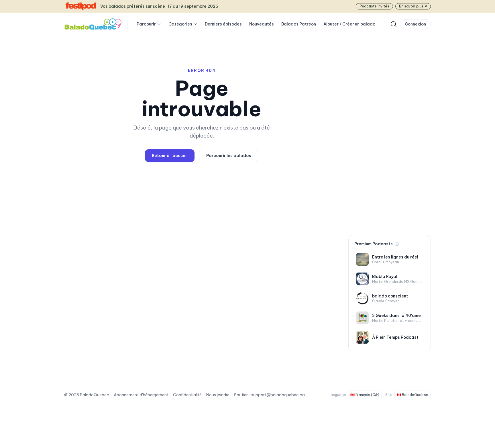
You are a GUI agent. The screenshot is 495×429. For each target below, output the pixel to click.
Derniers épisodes (223, 24)
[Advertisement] (389, 140)
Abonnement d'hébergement (141, 394)
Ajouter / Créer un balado (349, 24)
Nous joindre (217, 394)
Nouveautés (261, 24)
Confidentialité (187, 394)
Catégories (180, 24)
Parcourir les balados (228, 155)
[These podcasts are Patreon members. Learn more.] (396, 244)
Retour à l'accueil (170, 155)
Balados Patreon (298, 24)
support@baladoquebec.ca (278, 394)
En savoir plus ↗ (413, 6)
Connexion (415, 24)
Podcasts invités (374, 6)
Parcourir (146, 24)
